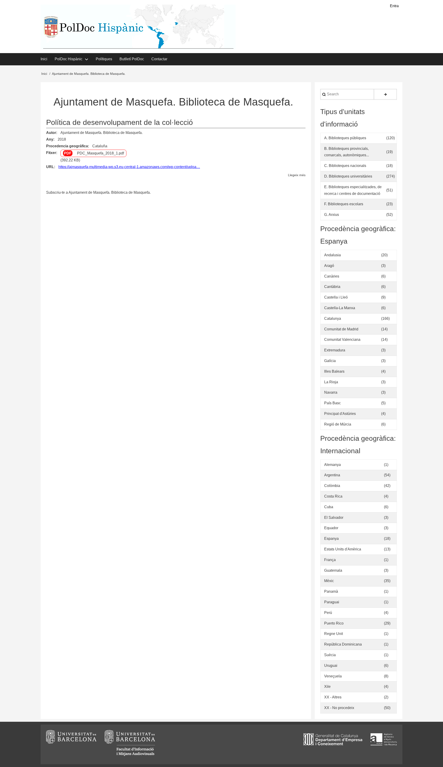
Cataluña (99, 146)
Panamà (331, 591)
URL (50, 167)
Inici (44, 73)
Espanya (331, 539)
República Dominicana (343, 644)
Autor (51, 133)
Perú (328, 613)
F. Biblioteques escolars (343, 204)
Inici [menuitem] (44, 59)
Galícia (330, 361)
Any (49, 139)
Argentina (332, 475)
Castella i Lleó (336, 297)
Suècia (330, 655)
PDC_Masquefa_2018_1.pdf (100, 153)
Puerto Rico (334, 623)
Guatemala (333, 570)
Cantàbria (332, 287)
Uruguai (330, 665)
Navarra (330, 392)
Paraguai (331, 602)
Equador (331, 528)
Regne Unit (333, 634)
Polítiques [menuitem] (104, 59)
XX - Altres (332, 697)
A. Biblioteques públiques (345, 138)
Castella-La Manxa (339, 308)
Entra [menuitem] (394, 6)
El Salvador (333, 517)
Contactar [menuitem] (159, 59)
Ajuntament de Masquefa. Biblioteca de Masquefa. (101, 133)
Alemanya (332, 465)
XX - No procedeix (339, 708)
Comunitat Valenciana (342, 339)
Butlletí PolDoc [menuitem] (132, 59)
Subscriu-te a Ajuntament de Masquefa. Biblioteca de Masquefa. (98, 192)
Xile (327, 686)
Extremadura (334, 350)
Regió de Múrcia (337, 424)
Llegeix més (296, 175)
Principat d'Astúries (340, 414)
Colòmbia (332, 486)
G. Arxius (331, 215)
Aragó (329, 266)
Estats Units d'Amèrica (342, 549)
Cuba (328, 507)
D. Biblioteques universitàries (348, 176)
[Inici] (138, 27)
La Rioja (331, 382)
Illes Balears (334, 371)
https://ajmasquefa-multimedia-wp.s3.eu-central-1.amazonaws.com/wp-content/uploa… (129, 167)
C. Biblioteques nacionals (345, 166)
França (330, 560)
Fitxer (51, 153)
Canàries (331, 276)
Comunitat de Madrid (341, 329)
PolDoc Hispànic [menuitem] (68, 59)
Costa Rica (333, 496)
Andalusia (332, 255)
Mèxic (329, 581)
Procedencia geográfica (67, 146)
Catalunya (332, 318)
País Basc (332, 403)
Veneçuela (333, 676)
